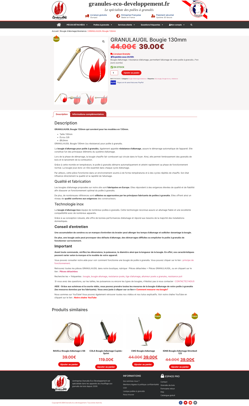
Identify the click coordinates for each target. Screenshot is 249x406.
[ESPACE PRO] (162, 376)
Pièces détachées (69, 271)
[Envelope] (190, 403)
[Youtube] (185, 403)
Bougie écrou (166, 78)
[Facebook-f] (181, 403)
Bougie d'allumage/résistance (73, 31)
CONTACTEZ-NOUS (184, 281)
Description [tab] (62, 114)
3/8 (156, 78)
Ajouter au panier (131, 73)
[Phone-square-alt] (195, 403)
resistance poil (174, 276)
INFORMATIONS (132, 375)
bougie (159, 78)
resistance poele (116, 276)
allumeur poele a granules (154, 276)
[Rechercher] (191, 24)
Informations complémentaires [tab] (88, 114)
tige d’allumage (133, 276)
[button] (103, 41)
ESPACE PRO (172, 376)
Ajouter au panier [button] (69, 364)
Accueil (55, 31)
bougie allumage (99, 276)
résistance (174, 78)
